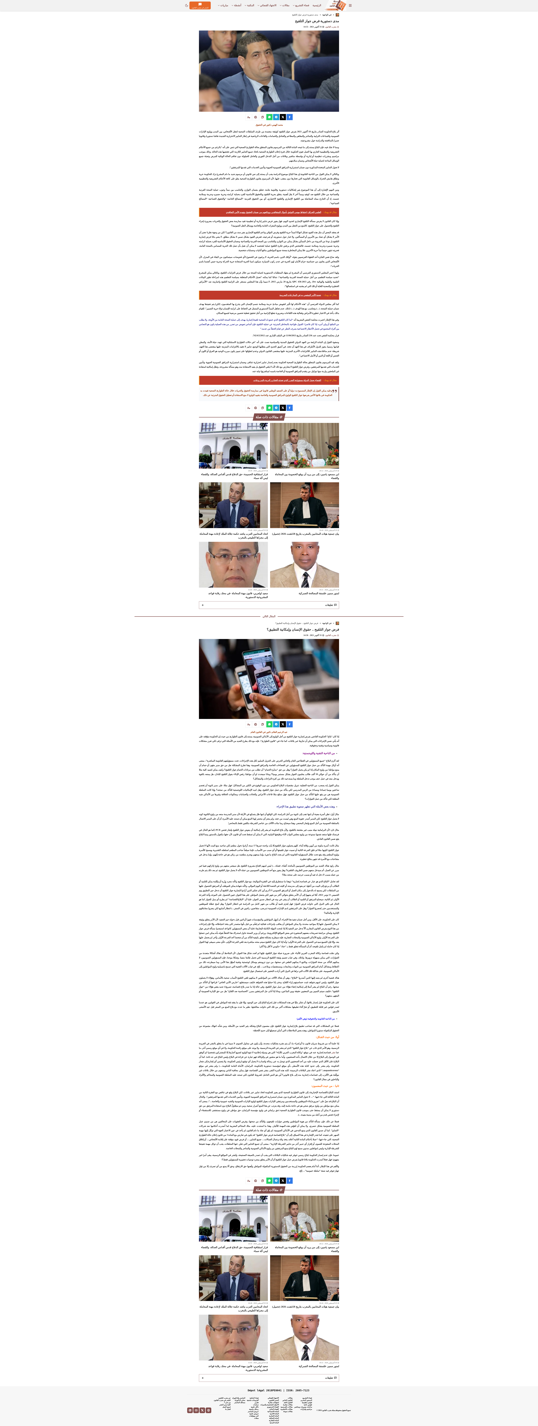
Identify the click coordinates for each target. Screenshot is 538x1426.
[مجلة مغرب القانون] (335, 5)
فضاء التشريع (307, 1398)
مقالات (290, 1398)
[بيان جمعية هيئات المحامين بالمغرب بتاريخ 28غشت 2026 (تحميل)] (304, 511)
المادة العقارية (274, 1420)
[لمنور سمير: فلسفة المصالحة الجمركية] (304, 570)
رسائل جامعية (254, 1409)
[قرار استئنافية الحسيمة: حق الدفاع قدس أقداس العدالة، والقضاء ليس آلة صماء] (233, 451)
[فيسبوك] (208, 1410)
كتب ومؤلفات (254, 1416)
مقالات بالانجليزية (286, 1409)
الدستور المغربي (306, 1400)
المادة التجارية (274, 1416)
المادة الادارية (274, 1414)
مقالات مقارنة (288, 1405)
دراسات (256, 1405)
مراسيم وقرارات (306, 1409)
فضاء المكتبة (254, 1398)
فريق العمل (226, 1407)
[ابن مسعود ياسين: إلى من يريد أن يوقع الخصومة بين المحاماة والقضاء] (304, 451)
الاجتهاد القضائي (273, 1398)
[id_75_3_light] (186, 5)
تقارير (257, 1402)
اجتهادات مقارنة (273, 1402)
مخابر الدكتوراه (240, 1400)
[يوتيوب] (196, 1410)
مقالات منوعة (288, 1411)
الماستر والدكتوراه (238, 1398)
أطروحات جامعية (253, 1400)
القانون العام (288, 1402)
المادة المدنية (274, 1423)
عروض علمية (254, 1414)
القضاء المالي (274, 1409)
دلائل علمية (255, 1407)
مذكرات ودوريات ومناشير (303, 1407)
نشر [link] (333, 1052)
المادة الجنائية (274, 1418)
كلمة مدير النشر (225, 1405)
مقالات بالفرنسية (287, 1407)
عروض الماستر (253, 1411)
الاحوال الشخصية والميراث (269, 1405)
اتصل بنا (228, 1409)
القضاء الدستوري (273, 1407)
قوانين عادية (308, 1405)
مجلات (256, 1418)
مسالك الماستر (239, 1402)
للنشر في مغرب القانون (222, 1400)
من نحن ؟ (227, 1402)
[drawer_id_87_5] (350, 5)
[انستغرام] (190, 1410)
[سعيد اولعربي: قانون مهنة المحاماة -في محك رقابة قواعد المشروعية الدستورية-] (233, 570)
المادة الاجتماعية (273, 1411)
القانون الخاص (287, 1400)
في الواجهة (326, 15)
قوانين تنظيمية (307, 1402)
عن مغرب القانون (224, 1398)
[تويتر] (202, 1410)
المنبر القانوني (274, 1400)
